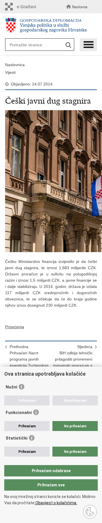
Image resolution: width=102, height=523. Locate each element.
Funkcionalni (19, 412)
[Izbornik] (88, 44)
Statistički (16, 438)
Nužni (11, 387)
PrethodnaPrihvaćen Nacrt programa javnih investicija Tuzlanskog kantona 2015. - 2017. (29, 359)
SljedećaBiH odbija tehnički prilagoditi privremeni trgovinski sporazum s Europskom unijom (72, 359)
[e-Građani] (22, 7)
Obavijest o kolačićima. (56, 503)
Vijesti (10, 72)
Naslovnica (15, 64)
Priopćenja (14, 327)
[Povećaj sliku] (51, 181)
